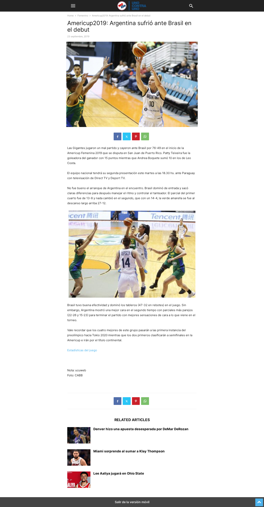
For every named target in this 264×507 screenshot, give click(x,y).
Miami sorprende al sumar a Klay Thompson (129, 451)
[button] (73, 6)
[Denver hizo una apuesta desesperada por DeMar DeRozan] (78, 435)
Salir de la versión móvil (132, 502)
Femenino (82, 15)
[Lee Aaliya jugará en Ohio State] (78, 480)
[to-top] (259, 501)
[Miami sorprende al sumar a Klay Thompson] (78, 458)
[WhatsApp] (145, 136)
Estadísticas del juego (82, 350)
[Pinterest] (136, 136)
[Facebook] (117, 136)
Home (70, 15)
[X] (127, 136)
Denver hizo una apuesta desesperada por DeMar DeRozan (140, 429)
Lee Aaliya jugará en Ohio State (118, 473)
